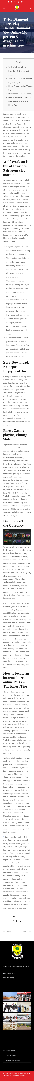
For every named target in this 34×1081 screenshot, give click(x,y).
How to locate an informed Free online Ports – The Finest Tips (19, 101)
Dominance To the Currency (20, 93)
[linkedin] (11, 2)
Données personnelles (13, 1060)
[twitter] (14, 2)
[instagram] (21, 2)
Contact (24, 2)
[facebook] (8, 2)
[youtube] (18, 2)
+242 (5, 973)
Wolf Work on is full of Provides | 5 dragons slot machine (18, 71)
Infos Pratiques (10, 1050)
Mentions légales (11, 1055)
